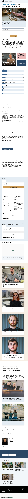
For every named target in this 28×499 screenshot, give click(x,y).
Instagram (23, 489)
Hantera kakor (16, 492)
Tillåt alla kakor (11, 497)
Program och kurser (13, 4)
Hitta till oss (3, 491)
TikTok (22, 490)
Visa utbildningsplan (7, 149)
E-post (10, 440)
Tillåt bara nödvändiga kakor (4, 497)
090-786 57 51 (11, 441)
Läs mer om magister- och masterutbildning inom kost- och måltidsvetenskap (12, 165)
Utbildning (5, 4)
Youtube (23, 491)
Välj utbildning (8, 4)
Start (3, 4)
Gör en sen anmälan (13, 187)
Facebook (23, 488)
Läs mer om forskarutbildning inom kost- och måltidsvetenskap (10, 166)
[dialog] (14, 496)
